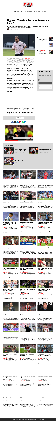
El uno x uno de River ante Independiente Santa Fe (25, 246)
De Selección (5, 227)
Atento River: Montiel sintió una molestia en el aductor (43, 334)
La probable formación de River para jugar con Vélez (10, 202)
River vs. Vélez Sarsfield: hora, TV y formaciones (44, 202)
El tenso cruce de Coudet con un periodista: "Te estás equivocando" (44, 355)
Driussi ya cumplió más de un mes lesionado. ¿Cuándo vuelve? (9, 290)
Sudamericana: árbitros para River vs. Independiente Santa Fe (44, 223)
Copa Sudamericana (41, 226)
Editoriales (23, 11)
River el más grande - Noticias (46, 72)
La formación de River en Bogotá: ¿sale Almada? (26, 269)
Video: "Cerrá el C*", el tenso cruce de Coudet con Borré (44, 269)
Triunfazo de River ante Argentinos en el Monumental (27, 355)
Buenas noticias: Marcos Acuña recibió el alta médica (10, 180)
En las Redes (29, 11)
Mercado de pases (40, 184)
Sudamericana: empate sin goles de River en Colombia (44, 248)
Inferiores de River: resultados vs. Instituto (27, 180)
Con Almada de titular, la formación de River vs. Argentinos (28, 334)
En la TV (8, 18)
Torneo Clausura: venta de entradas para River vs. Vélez (44, 377)
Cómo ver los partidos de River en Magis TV (45, 150)
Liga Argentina (23, 205)
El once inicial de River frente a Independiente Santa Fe (43, 290)
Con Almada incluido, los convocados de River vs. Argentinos (27, 377)
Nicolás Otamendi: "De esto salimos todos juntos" (10, 398)
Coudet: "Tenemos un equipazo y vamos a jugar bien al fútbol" (43, 312)
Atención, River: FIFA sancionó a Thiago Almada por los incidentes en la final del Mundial (10, 223)
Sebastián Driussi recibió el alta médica (26, 223)
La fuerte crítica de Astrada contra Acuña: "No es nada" (20, 150)
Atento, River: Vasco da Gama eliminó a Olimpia (27, 290)
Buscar (44, 11)
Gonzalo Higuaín (27, 58)
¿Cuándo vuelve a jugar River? (9, 333)
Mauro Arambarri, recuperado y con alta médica (10, 377)
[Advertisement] (21, 99)
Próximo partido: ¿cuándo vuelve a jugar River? (10, 269)
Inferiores (22, 184)
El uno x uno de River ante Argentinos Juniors (10, 355)
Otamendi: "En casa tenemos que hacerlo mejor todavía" (9, 246)
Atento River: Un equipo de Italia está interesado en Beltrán (44, 180)
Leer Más (11, 138)
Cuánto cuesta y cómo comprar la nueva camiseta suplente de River (27, 398)
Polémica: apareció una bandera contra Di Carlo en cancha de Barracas (10, 312)
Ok (42, 419)
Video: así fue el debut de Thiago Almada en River (26, 312)
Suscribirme (45, 83)
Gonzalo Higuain (20, 117)
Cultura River (37, 11)
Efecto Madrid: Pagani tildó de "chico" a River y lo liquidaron (21, 160)
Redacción (11, 29)
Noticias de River (16, 11)
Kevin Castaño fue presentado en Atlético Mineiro (44, 398)
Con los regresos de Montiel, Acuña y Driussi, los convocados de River (27, 202)
